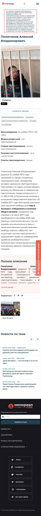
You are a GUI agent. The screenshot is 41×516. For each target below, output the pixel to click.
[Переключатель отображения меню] (37, 4)
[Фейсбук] (14, 295)
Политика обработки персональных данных (18, 510)
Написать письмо (20, 111)
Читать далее (7, 287)
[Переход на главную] (8, 3)
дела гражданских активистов (14, 121)
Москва (33, 121)
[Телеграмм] (18, 296)
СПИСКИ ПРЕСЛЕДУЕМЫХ (13, 447)
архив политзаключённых (13, 117)
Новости (5, 429)
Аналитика (6, 435)
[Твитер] (22, 296)
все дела (29, 117)
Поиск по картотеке (11, 441)
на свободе (6, 124)
